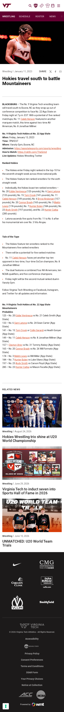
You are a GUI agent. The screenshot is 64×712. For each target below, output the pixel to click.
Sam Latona (53, 191)
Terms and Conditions (32, 666)
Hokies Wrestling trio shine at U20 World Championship (29, 439)
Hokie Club (35, 5)
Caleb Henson (28, 119)
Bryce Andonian (46, 198)
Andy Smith (11, 209)
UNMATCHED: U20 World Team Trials (27, 543)
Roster (39, 16)
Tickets (41, 5)
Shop (47, 5)
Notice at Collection (32, 685)
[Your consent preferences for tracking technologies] (6, 706)
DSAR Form (32, 672)
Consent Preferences (32, 659)
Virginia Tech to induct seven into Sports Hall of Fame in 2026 (29, 491)
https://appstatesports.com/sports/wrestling (37, 148)
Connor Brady (26, 202)
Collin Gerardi (37, 330)
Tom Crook (30, 195)
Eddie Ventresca (17, 191)
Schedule (24, 16)
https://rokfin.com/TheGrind (32, 152)
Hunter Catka (51, 209)
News (52, 16)
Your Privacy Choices (32, 679)
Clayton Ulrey (15, 345)
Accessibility (32, 638)
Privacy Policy (32, 653)
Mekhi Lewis (20, 356)
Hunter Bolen (36, 206)
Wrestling (7, 71)
